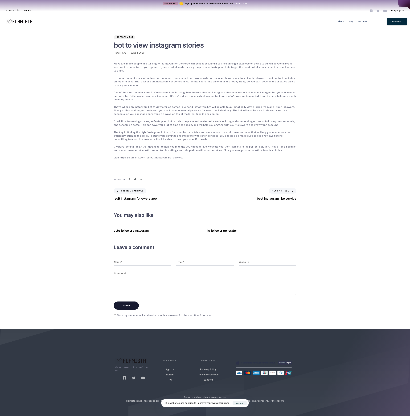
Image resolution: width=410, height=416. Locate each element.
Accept (239, 403)
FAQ (350, 21)
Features (362, 21)
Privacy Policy (13, 10)
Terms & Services (208, 374)
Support (208, 379)
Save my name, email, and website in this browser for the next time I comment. (165, 315)
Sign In (170, 374)
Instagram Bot (124, 37)
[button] (397, 10)
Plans (341, 21)
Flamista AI (120, 52)
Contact (27, 10)
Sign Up (169, 369)
